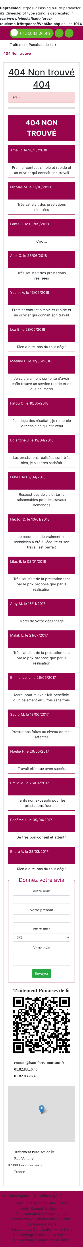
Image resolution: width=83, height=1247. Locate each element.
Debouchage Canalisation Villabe (41, 1240)
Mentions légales (16, 1195)
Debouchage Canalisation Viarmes (41, 1234)
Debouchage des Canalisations (42, 1213)
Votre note (41, 929)
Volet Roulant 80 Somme (41, 1208)
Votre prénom (41, 910)
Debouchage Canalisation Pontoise (41, 1219)
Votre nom (41, 891)
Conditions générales (51, 1195)
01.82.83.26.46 (35, 33)
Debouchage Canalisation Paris (41, 1203)
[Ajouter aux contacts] (59, 33)
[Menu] (69, 33)
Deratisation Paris (41, 1224)
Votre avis (41, 948)
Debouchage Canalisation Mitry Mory (41, 1229)
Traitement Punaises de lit (33, 1152)
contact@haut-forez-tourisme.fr (39, 1063)
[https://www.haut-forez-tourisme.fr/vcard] (41, 1025)
